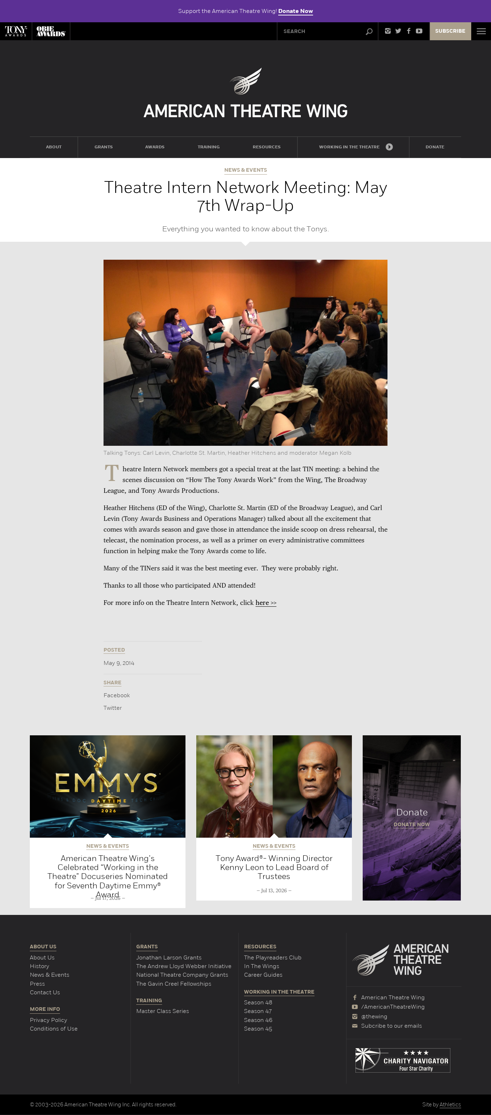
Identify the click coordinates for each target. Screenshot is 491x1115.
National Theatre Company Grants (182, 974)
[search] (369, 32)
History (39, 966)
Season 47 (258, 1011)
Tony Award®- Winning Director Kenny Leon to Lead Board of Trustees (274, 867)
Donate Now (295, 11)
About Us (42, 957)
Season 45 (258, 1028)
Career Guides (263, 974)
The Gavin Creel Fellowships (173, 983)
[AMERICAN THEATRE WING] (245, 92)
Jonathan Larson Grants (169, 957)
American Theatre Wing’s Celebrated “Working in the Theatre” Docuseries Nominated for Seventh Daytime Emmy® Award (107, 876)
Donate (412, 818)
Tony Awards (16, 31)
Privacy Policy (48, 1020)
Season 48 (258, 1002)
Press (37, 983)
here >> (266, 603)
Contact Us (45, 992)
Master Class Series (162, 1011)
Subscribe (450, 31)
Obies (51, 31)
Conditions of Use (54, 1028)
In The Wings (261, 966)
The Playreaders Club (273, 957)
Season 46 (258, 1020)
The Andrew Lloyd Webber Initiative (183, 966)
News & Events (49, 974)
